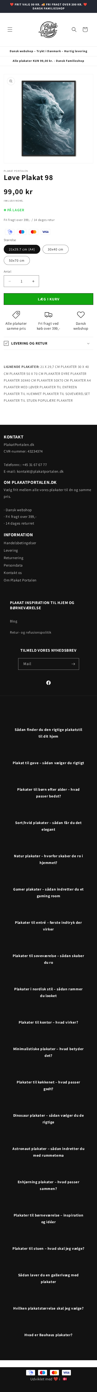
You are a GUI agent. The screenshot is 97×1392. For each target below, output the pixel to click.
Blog (13, 621)
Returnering (14, 557)
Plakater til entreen (58, 387)
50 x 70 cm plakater (43, 373)
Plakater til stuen (20, 400)
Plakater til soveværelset (66, 394)
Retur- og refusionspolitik (30, 632)
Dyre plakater (74, 373)
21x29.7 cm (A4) (22, 249)
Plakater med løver (21, 387)
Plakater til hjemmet (23, 394)
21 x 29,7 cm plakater (58, 366)
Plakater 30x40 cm (20, 380)
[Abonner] (73, 664)
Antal (7, 271)
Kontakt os (13, 572)
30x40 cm (55, 249)
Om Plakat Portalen (20, 580)
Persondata (13, 565)
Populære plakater (55, 400)
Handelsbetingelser (20, 542)
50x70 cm (17, 260)
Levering (11, 550)
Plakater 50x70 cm (53, 380)
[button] (9, 29)
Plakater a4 (80, 380)
